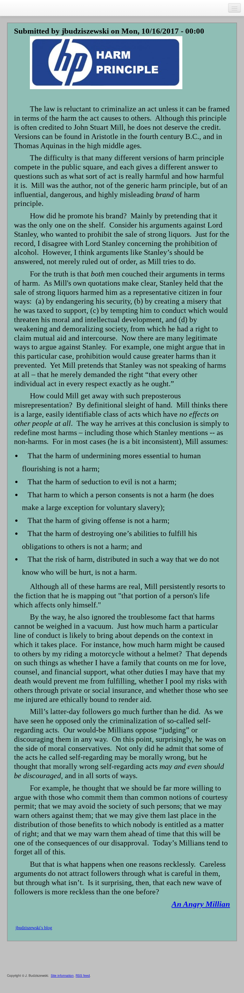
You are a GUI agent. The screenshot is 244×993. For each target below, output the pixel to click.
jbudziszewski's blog (34, 927)
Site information (62, 975)
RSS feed (83, 975)
